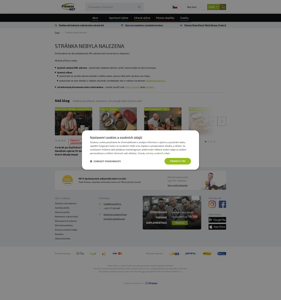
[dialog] (140, 150)
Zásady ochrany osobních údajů (154, 153)
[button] (105, 161)
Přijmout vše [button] (177, 161)
